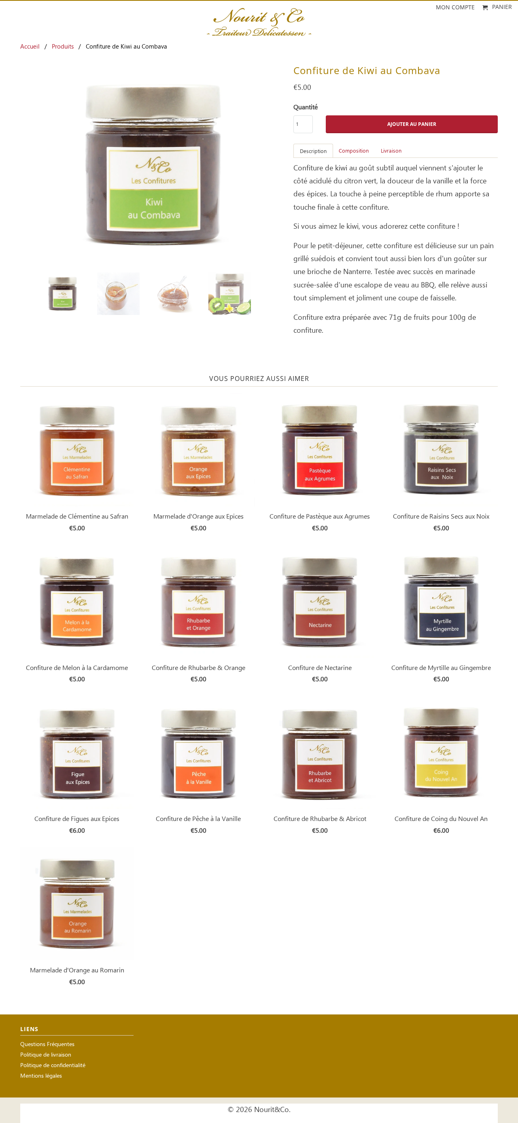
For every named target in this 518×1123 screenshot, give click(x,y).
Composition (354, 151)
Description (313, 151)
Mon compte (455, 7)
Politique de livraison (45, 1055)
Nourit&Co (271, 1110)
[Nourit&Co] (259, 19)
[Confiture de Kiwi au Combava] (152, 165)
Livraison (391, 151)
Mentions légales (41, 1076)
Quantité (305, 107)
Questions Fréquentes (47, 1045)
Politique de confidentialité (52, 1066)
